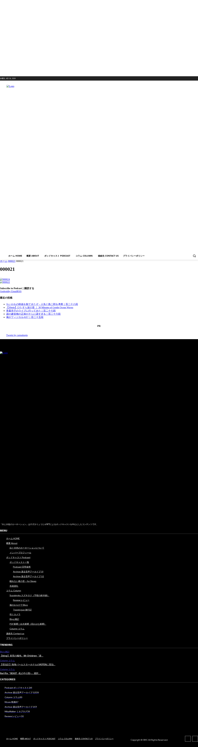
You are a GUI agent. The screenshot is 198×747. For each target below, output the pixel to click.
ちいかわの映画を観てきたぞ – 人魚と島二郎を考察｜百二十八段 (42, 304)
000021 (11, 261)
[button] (194, 255)
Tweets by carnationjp (17, 335)
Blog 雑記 (4, 652)
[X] (190, 79)
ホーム (3, 261)
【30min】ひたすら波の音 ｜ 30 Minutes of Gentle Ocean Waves (39, 307)
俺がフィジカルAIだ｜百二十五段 (24, 317)
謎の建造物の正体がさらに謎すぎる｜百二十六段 (33, 314)
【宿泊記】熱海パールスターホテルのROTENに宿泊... (27, 664)
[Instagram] (185, 79)
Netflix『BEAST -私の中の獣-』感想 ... (20, 673)
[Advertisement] (119, 167)
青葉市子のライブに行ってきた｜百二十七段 (31, 310)
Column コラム (7, 660)
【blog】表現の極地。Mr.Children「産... (21, 656)
